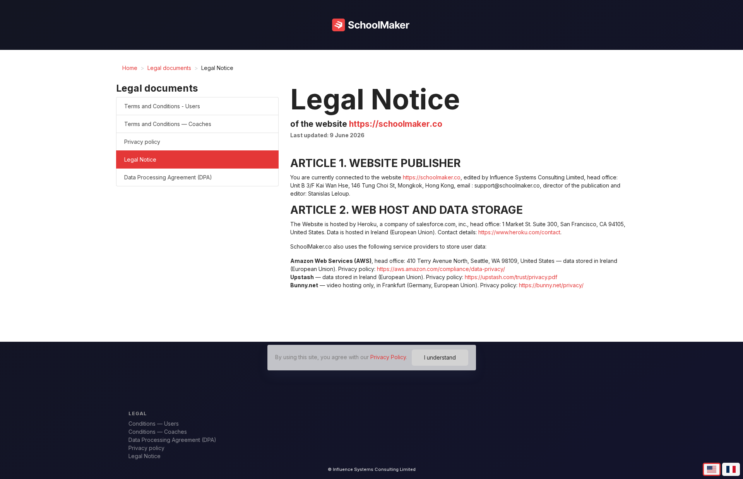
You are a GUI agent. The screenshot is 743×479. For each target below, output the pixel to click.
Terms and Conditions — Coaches (167, 124)
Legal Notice (140, 159)
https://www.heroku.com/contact (519, 232)
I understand (440, 357)
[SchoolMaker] (371, 25)
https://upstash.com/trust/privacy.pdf (511, 277)
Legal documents (169, 68)
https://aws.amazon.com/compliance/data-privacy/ (441, 269)
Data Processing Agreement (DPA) (168, 177)
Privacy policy (142, 141)
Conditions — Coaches (157, 431)
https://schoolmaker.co (395, 124)
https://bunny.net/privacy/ (551, 285)
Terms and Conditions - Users (162, 106)
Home (129, 68)
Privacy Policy (388, 356)
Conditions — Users (153, 423)
